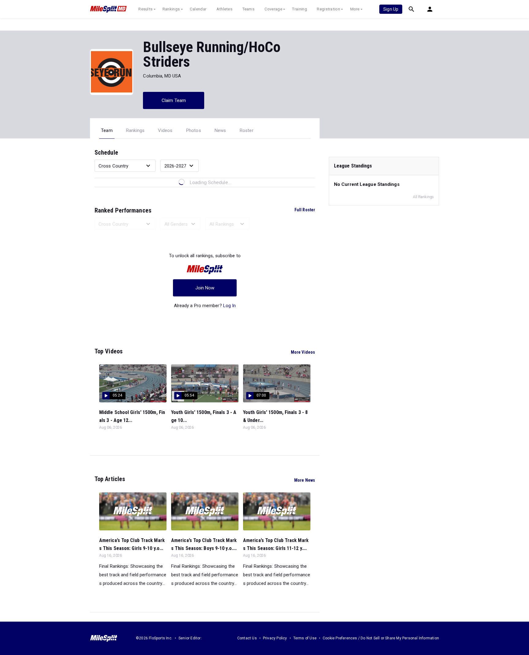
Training (299, 9)
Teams (248, 9)
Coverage (273, 9)
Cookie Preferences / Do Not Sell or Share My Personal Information (381, 638)
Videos (165, 130)
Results (145, 9)
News (220, 130)
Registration (328, 9)
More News (304, 480)
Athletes (224, 9)
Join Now (205, 288)
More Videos (303, 352)
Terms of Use (305, 638)
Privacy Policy (275, 638)
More (355, 9)
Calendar (198, 9)
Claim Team (174, 100)
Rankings (171, 9)
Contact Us (247, 638)
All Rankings (423, 197)
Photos (193, 130)
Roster (246, 130)
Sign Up (390, 9)
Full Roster (305, 209)
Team (107, 130)
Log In (229, 305)
